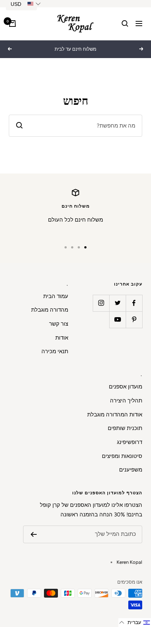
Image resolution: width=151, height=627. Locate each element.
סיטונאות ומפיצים (122, 456)
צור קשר (58, 323)
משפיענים (130, 469)
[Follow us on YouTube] (117, 319)
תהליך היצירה (126, 400)
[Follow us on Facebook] (134, 303)
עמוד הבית (55, 296)
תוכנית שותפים (125, 428)
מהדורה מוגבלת (49, 310)
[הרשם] (33, 534)
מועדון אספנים (125, 386)
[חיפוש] (125, 23)
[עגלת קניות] (12, 23)
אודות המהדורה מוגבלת (114, 414)
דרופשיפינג (129, 442)
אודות (61, 337)
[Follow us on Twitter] (117, 303)
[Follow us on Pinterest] (134, 319)
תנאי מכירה (54, 351)
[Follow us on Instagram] (101, 303)
